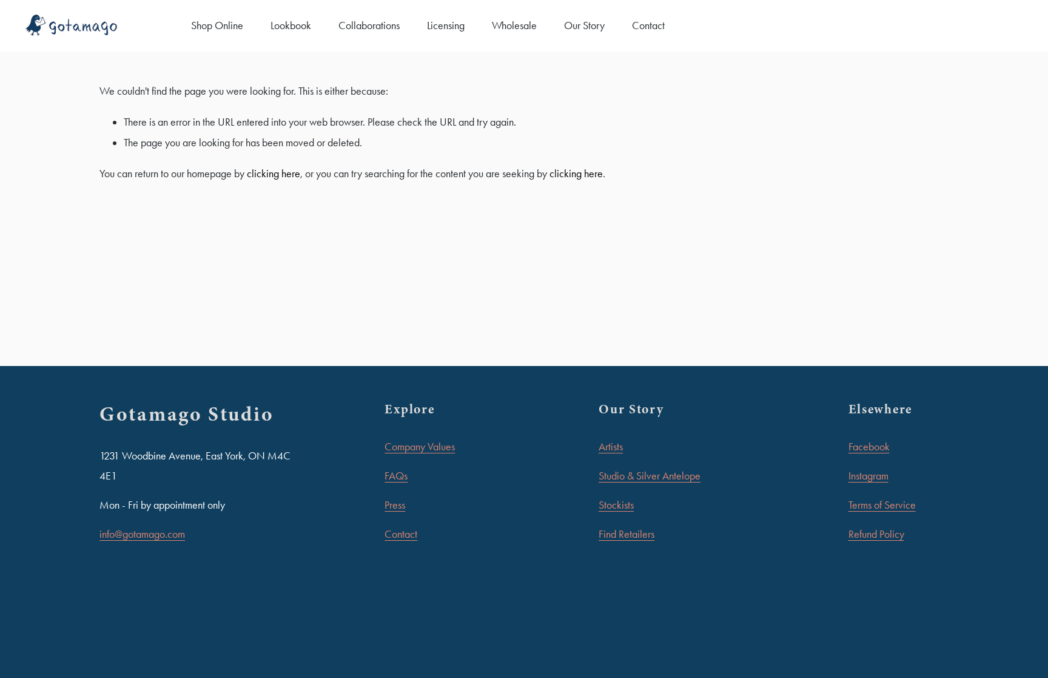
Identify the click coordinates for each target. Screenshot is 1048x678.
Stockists (616, 505)
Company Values (420, 446)
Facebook (869, 446)
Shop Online (217, 25)
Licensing (446, 25)
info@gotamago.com (142, 534)
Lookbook (290, 25)
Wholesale (514, 25)
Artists (611, 446)
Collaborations (369, 25)
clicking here (273, 173)
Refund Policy (876, 534)
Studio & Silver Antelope (649, 476)
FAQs (396, 476)
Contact (648, 25)
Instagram (868, 476)
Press (395, 505)
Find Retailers (626, 534)
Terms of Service (882, 505)
